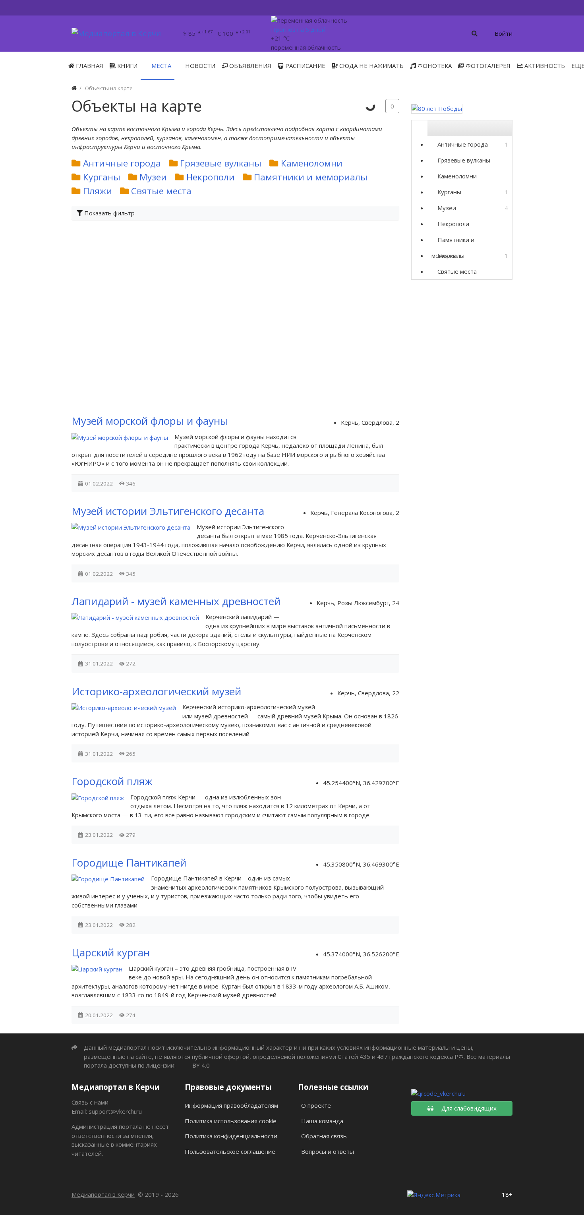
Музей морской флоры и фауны (150, 421)
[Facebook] (464, 8)
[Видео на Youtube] (509, 8)
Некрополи (210, 177)
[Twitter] (455, 8)
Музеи (153, 177)
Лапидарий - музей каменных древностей (176, 601)
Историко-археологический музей (156, 691)
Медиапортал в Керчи (103, 1194)
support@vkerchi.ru (115, 1111)
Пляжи (97, 191)
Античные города (122, 163)
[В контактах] (482, 8)
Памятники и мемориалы (310, 177)
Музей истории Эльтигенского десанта (168, 511)
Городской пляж (112, 781)
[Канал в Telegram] (491, 8)
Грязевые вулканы (220, 163)
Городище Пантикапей (129, 862)
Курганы (101, 177)
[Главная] (74, 88)
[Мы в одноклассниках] (473, 8)
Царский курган (111, 952)
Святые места (161, 191)
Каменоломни (311, 163)
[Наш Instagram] (500, 8)
